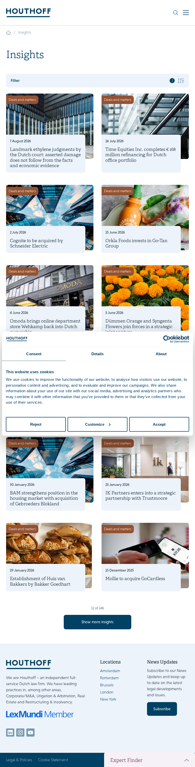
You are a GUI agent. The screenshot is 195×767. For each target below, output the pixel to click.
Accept (159, 424)
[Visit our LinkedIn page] (10, 732)
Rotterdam (109, 677)
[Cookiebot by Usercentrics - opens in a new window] (167, 339)
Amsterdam (110, 670)
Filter (92, 80)
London (106, 692)
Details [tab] (97, 353)
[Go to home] (28, 12)
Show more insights (97, 622)
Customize (94, 424)
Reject (36, 424)
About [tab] (161, 353)
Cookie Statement (53, 759)
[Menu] (186, 13)
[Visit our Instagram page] (20, 732)
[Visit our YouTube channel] (30, 732)
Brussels (106, 685)
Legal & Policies (19, 759)
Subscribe (162, 708)
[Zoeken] (176, 13)
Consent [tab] (33, 353)
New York (108, 699)
